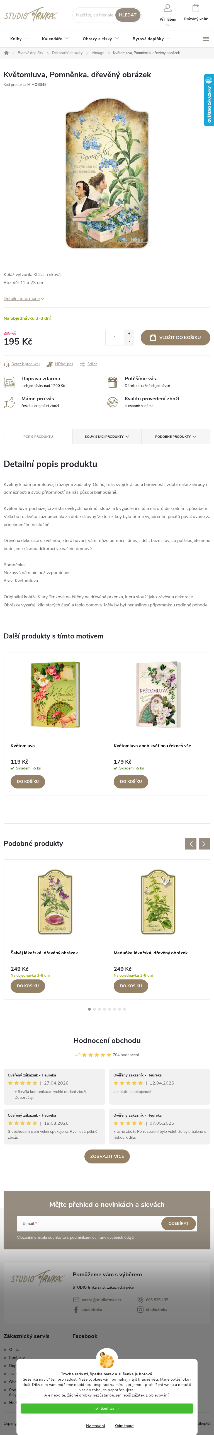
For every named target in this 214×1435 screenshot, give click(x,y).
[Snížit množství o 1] (129, 341)
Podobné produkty (173, 436)
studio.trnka (156, 1309)
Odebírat (179, 1223)
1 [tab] (89, 1009)
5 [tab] (109, 1009)
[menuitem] (19, 39)
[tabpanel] (55, 723)
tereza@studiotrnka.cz (101, 1300)
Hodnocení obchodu (107, 1041)
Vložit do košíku (180, 338)
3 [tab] (99, 1009)
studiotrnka (92, 1309)
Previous (190, 844)
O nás (14, 1349)
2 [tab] (94, 1009)
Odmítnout (124, 1425)
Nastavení (95, 1426)
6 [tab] (114, 1009)
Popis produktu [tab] (38, 436)
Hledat (128, 15)
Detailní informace (22, 299)
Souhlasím (110, 1408)
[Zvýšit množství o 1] (129, 334)
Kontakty (17, 1357)
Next (204, 844)
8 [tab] (124, 1009)
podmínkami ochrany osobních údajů (102, 1237)
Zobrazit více (107, 1156)
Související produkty (104, 436)
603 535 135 (157, 1300)
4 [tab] (104, 1009)
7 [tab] (119, 1009)
